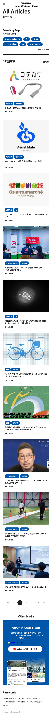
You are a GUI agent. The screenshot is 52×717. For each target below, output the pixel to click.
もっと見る (42, 49)
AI (23, 44)
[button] (4, 4)
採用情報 (5, 705)
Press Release (12, 39)
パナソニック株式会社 (33, 702)
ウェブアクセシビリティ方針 (30, 698)
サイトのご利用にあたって (10, 698)
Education (34, 44)
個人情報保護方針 (8, 702)
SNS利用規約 (21, 702)
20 (38, 602)
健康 (35, 39)
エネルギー (10, 44)
